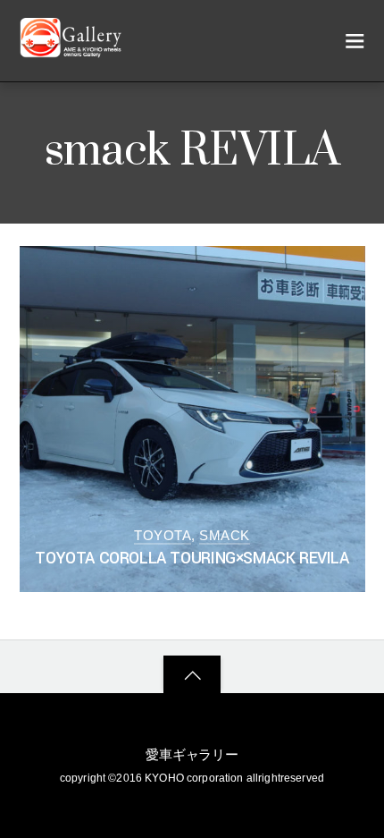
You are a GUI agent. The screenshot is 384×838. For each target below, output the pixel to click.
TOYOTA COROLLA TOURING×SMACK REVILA (191, 558)
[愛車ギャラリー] (73, 50)
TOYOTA (162, 535)
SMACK (224, 535)
